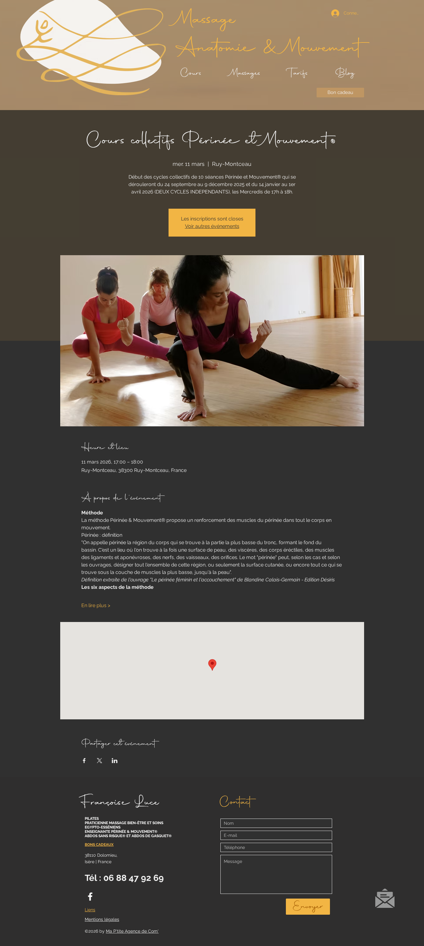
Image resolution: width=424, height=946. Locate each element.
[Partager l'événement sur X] (99, 760)
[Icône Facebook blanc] (90, 896)
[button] (385, 898)
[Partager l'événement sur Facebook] (84, 760)
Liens (90, 909)
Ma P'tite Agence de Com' (132, 931)
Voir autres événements (212, 226)
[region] (385, 901)
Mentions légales (102, 919)
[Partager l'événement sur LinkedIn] (115, 760)
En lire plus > (95, 605)
